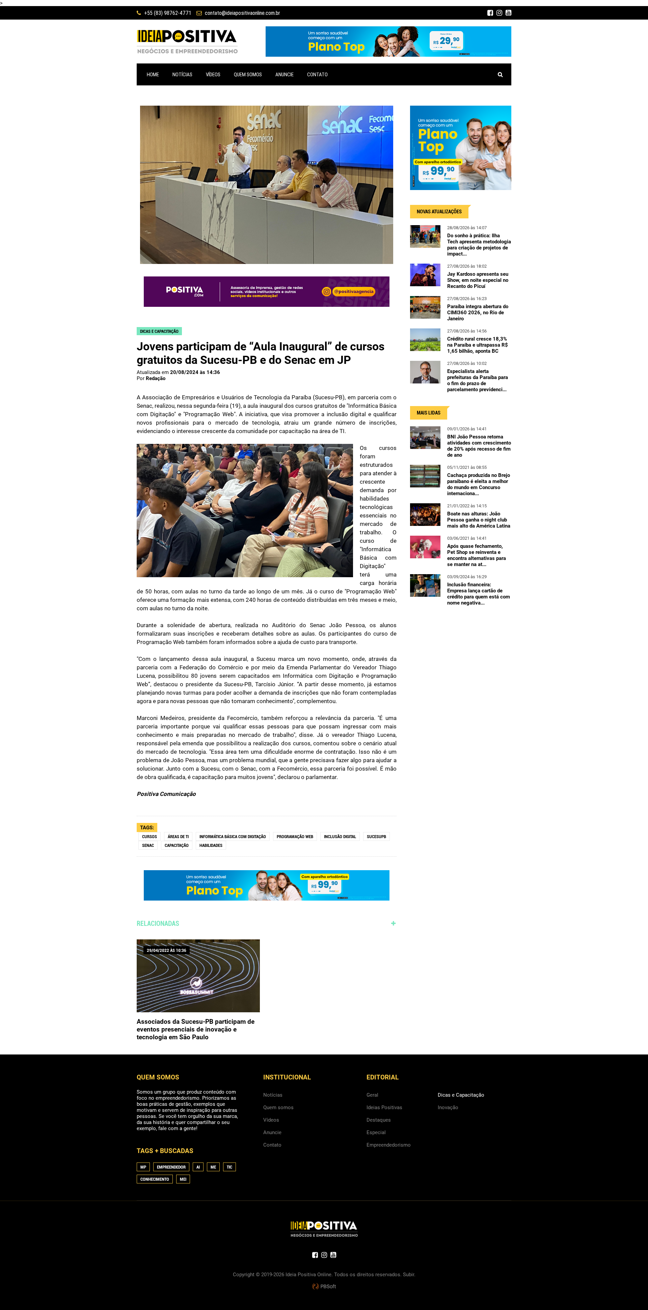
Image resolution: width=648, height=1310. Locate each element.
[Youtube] (508, 13)
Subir (408, 1275)
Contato (272, 1145)
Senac (148, 845)
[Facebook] (490, 13)
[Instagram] (499, 13)
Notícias (272, 1095)
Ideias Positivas (384, 1107)
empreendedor (171, 1167)
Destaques (379, 1120)
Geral (372, 1095)
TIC (229, 1167)
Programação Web (295, 836)
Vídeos (271, 1120)
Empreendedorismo (389, 1145)
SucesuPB (376, 836)
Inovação (448, 1107)
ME (213, 1167)
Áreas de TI (178, 836)
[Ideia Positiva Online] (187, 41)
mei (183, 1179)
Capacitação (177, 845)
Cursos (149, 836)
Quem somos (278, 1107)
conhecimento (154, 1179)
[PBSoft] (324, 1287)
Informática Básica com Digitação (232, 836)
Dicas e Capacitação (461, 1095)
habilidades (210, 845)
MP (143, 1167)
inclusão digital (340, 836)
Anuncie (272, 1132)
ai (198, 1167)
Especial (376, 1132)
